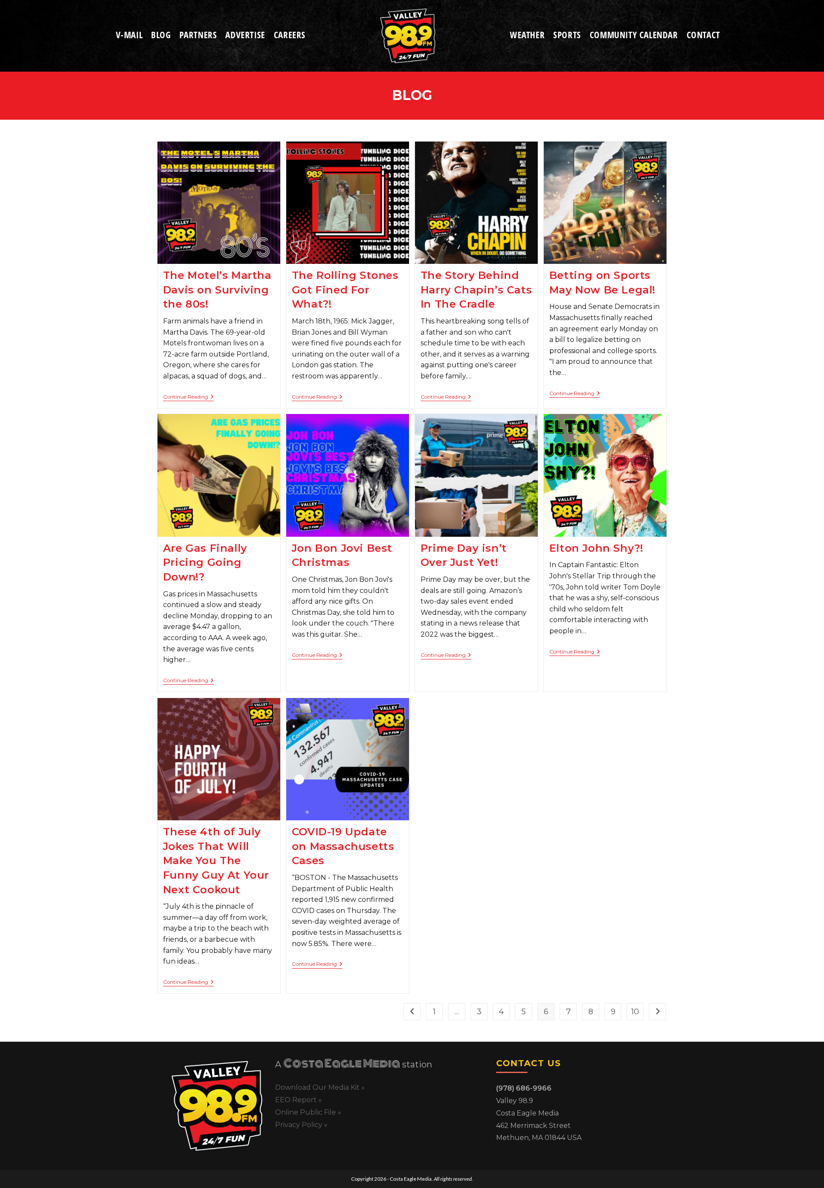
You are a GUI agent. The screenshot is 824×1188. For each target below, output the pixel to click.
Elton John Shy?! (596, 548)
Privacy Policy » (301, 1125)
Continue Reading (188, 397)
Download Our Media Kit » (320, 1087)
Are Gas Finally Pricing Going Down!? (205, 562)
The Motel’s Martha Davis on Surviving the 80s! (217, 289)
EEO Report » (298, 1100)
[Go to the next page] (657, 1011)
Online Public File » (308, 1112)
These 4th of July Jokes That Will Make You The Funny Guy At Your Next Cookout (216, 860)
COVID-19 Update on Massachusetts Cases (343, 846)
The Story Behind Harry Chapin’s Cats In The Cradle (476, 289)
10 (635, 1011)
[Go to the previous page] (412, 1011)
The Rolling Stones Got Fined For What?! (345, 289)
